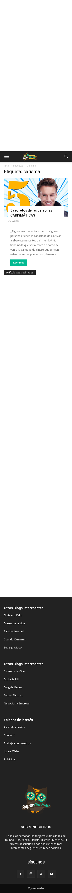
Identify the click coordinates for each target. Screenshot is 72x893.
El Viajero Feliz (13, 615)
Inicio (7, 165)
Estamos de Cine (14, 671)
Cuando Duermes (15, 639)
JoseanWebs (11, 751)
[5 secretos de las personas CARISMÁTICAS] (36, 197)
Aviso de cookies (14, 727)
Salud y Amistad (14, 631)
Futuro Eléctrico (13, 695)
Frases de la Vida (14, 623)
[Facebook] (20, 874)
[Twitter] (41, 874)
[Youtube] (51, 874)
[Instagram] (31, 874)
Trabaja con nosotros (17, 743)
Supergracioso (13, 647)
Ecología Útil (11, 679)
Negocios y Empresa (17, 703)
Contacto (9, 735)
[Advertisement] (36, 38)
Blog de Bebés (13, 687)
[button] (6, 156)
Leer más (18, 262)
